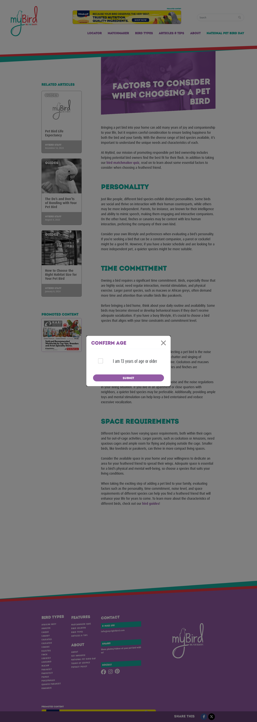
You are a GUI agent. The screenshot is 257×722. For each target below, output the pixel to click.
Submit (128, 378)
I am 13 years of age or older (135, 360)
